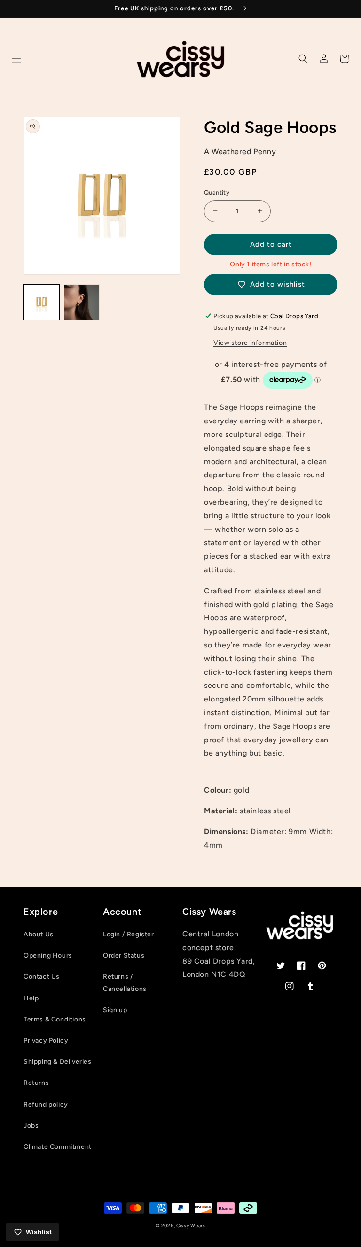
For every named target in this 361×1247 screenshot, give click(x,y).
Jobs (31, 1126)
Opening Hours (48, 955)
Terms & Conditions (55, 1019)
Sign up (115, 1010)
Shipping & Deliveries (58, 1062)
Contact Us (42, 977)
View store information (250, 343)
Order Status (123, 955)
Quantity (216, 192)
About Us (39, 934)
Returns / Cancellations (125, 982)
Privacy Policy (46, 1040)
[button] (16, 58)
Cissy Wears (190, 1226)
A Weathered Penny (240, 151)
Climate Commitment (58, 1147)
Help (31, 998)
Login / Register (128, 934)
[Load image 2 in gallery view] (82, 302)
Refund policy (46, 1104)
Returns (36, 1083)
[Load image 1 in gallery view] (41, 302)
